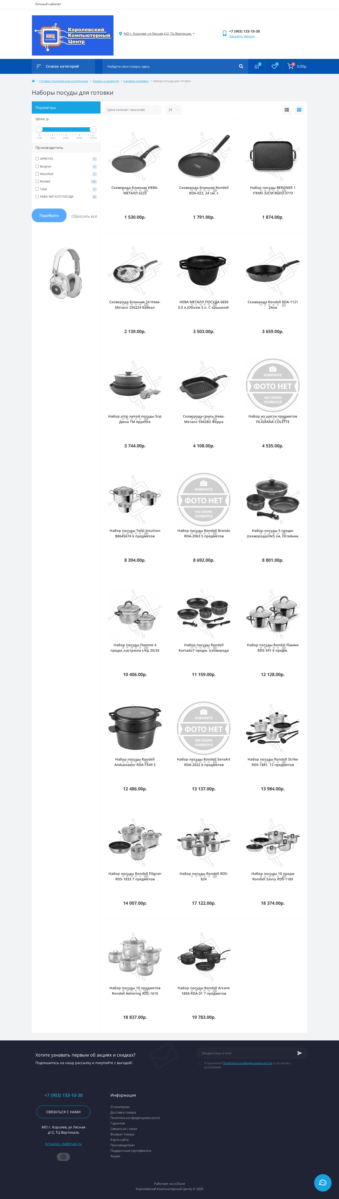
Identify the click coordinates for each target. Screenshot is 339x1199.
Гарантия (117, 1123)
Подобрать (49, 215)
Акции (115, 1156)
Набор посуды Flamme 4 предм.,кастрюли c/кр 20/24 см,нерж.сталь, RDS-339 (134, 650)
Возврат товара (122, 1134)
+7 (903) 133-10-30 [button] (63, 1095)
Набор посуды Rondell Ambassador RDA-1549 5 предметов (135, 764)
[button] (158, 34)
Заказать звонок (242, 36)
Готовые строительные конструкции (63, 81)
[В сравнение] (160, 125)
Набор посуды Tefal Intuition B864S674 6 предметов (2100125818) (135, 536)
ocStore (179, 1183)
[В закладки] (167, 125)
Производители (122, 1145)
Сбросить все (84, 216)
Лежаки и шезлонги (106, 81)
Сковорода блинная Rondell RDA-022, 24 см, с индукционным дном (204, 193)
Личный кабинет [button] (48, 4)
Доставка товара (123, 1112)
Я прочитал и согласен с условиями (247, 1065)
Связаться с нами (63, 1112)
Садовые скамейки (136, 81)
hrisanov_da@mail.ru (63, 1143)
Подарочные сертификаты (130, 1150)
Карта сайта (119, 1139)
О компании (120, 1107)
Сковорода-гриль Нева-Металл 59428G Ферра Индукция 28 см (204, 421)
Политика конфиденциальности (247, 1063)
